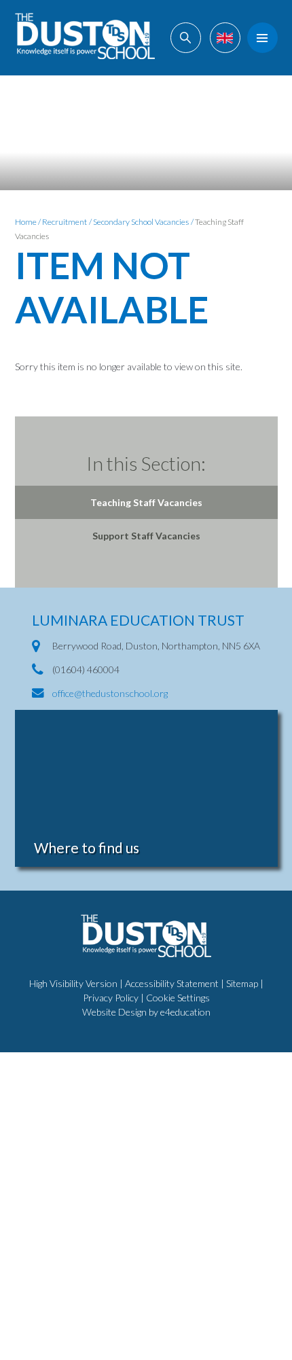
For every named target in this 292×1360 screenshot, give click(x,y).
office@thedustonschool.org (110, 693)
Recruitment (64, 222)
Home (26, 222)
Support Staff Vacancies (146, 535)
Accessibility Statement (172, 983)
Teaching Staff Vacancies (146, 502)
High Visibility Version (73, 983)
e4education (185, 1012)
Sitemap (242, 983)
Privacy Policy (111, 997)
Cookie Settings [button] (178, 997)
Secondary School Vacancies (141, 222)
